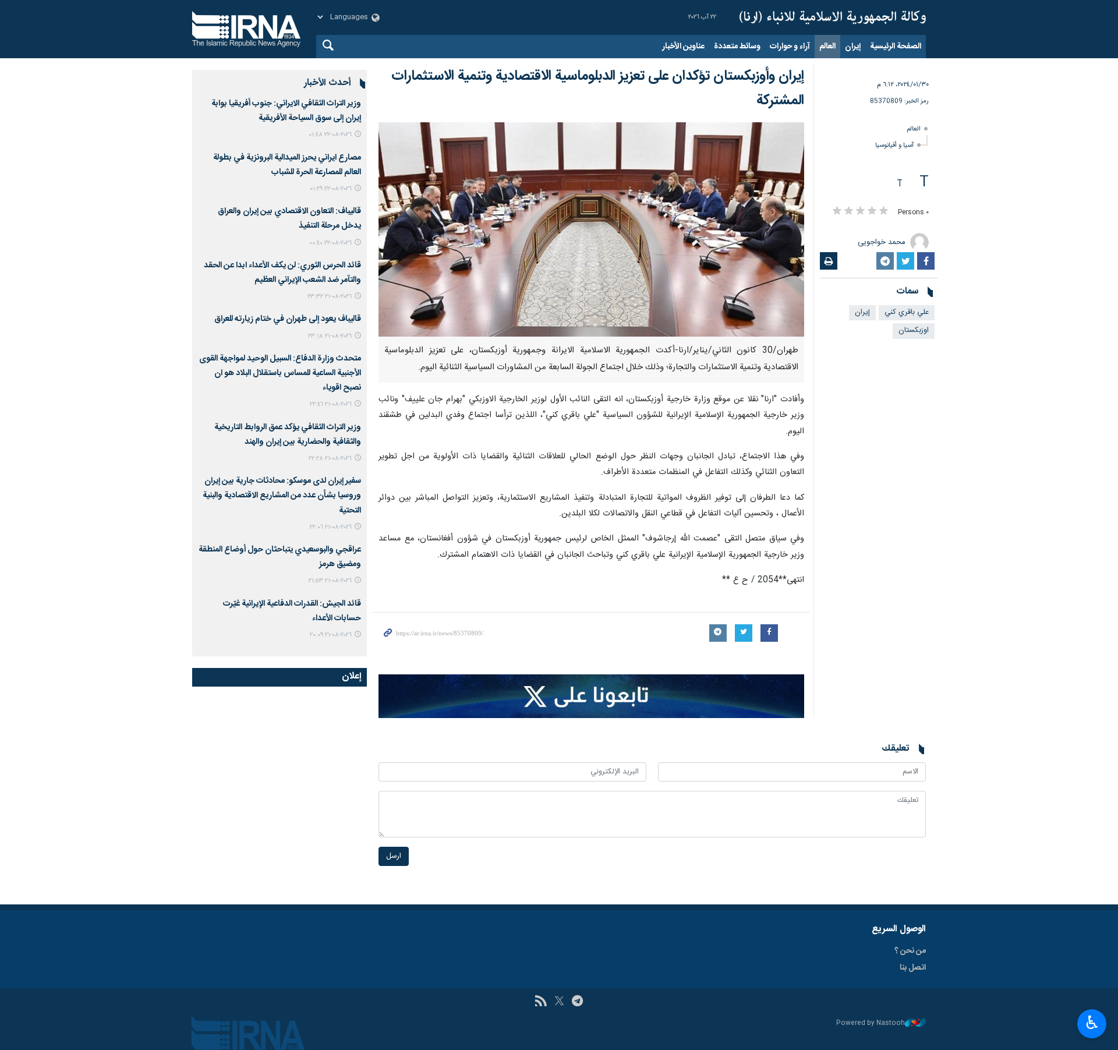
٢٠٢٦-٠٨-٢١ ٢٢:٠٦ (331, 527)
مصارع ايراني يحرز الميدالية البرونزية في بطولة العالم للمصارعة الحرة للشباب (287, 165)
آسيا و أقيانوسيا (894, 145)
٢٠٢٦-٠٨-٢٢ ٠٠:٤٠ (330, 243)
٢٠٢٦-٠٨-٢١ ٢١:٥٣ (330, 580)
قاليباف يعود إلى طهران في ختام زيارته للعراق (287, 319)
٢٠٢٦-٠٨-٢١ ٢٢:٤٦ (331, 404)
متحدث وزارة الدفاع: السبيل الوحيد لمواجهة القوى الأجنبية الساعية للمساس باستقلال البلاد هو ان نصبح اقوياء (280, 373)
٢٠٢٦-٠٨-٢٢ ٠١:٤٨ (330, 134)
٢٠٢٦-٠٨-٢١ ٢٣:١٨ (330, 336)
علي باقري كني (907, 312)
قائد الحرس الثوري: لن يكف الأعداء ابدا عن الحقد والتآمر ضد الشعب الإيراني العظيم (282, 273)
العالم (827, 47)
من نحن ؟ (910, 951)
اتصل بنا (913, 968)
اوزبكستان (913, 330)
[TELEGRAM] (577, 1002)
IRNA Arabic (833, 17)
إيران (853, 47)
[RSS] (541, 1002)
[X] (559, 1002)
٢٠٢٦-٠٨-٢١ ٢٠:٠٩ (331, 635)
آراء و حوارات (790, 47)
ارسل (393, 856)
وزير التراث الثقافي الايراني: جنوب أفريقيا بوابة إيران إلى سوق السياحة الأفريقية (286, 111)
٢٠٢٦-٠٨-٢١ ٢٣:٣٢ (329, 296)
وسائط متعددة (737, 47)
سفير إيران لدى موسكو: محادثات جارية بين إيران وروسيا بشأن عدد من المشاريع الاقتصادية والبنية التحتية (282, 495)
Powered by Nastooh (870, 1023)
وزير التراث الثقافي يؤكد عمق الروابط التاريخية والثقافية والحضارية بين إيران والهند (287, 434)
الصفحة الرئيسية (895, 47)
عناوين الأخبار (683, 47)
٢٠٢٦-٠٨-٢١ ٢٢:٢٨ (330, 458)
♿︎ (1092, 1022)
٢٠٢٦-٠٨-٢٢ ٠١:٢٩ (331, 189)
